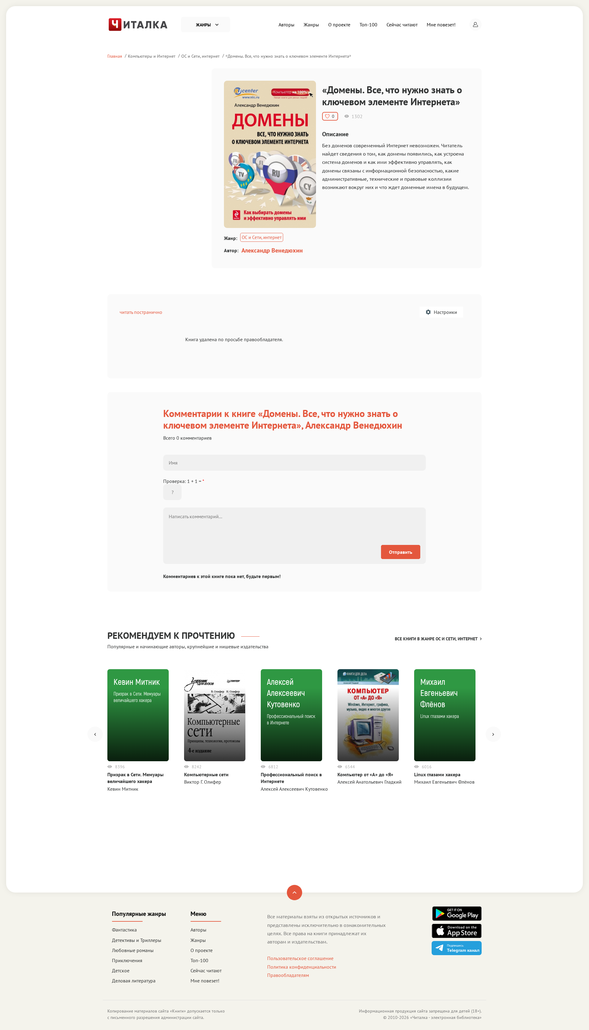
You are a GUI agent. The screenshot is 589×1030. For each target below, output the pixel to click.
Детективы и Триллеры (136, 940)
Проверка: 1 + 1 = (183, 481)
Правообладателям (288, 975)
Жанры (311, 24)
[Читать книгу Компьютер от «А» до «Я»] (368, 715)
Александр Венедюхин (272, 250)
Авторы (286, 24)
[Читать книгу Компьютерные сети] (214, 715)
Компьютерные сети (206, 774)
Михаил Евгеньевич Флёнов (444, 782)
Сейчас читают (402, 24)
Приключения (127, 960)
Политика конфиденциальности (301, 967)
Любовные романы (133, 950)
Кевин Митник (122, 789)
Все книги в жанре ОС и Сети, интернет (436, 639)
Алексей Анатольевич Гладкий (369, 782)
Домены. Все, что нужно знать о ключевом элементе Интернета (288, 56)
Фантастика (124, 930)
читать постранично (141, 312)
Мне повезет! (441, 24)
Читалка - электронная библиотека (445, 1017)
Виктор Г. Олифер (202, 782)
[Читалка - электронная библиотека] (138, 24)
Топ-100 (368, 24)
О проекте (339, 24)
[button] (475, 24)
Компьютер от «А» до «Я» (365, 774)
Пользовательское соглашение (300, 958)
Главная (114, 56)
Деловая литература (134, 981)
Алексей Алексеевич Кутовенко (294, 789)
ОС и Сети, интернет (200, 56)
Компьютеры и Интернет (151, 56)
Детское (120, 970)
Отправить (400, 552)
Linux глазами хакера (437, 774)
